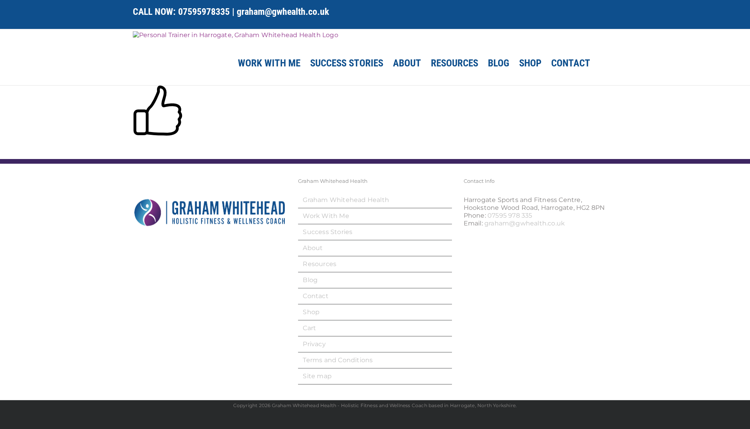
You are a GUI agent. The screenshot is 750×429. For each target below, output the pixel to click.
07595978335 (204, 11)
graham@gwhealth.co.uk (283, 11)
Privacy (314, 344)
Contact (315, 296)
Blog (310, 280)
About (313, 248)
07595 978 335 (510, 215)
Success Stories (327, 232)
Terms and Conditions (338, 360)
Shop (311, 312)
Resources (319, 264)
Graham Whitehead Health (346, 200)
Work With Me (326, 216)
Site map (317, 376)
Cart (309, 328)
